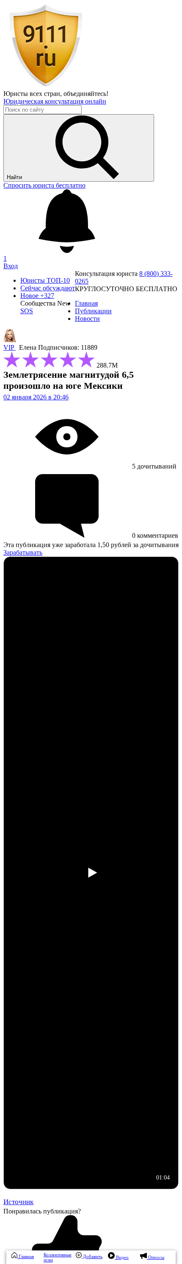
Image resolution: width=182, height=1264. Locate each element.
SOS (26, 311)
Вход (10, 266)
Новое (37, 295)
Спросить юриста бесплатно (44, 185)
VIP (9, 347)
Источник (18, 1202)
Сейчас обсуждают (47, 288)
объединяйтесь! (85, 93)
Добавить (92, 1256)
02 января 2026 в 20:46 (36, 397)
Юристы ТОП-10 (45, 280)
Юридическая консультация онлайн (54, 101)
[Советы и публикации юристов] (45, 86)
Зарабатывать (22, 552)
